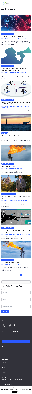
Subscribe (16, 341)
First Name (3, 290)
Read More (20, 392)
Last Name (3, 297)
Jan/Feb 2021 (10, 34)
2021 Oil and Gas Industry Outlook (12, 136)
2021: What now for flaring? (10, 166)
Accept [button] (14, 392)
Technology (5, 372)
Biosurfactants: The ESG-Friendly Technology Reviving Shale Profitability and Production (15, 231)
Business (4, 34)
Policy (3, 370)
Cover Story (5, 194)
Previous (4, 274)
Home (3, 349)
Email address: (4, 304)
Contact (4, 355)
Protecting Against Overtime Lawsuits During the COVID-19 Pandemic (15, 103)
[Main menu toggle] (28, 3)
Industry (4, 163)
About (3, 352)
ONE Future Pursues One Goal (10, 262)
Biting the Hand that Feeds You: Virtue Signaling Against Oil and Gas (13, 69)
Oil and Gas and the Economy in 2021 (13, 36)
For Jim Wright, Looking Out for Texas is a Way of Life (15, 197)
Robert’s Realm (5, 364)
